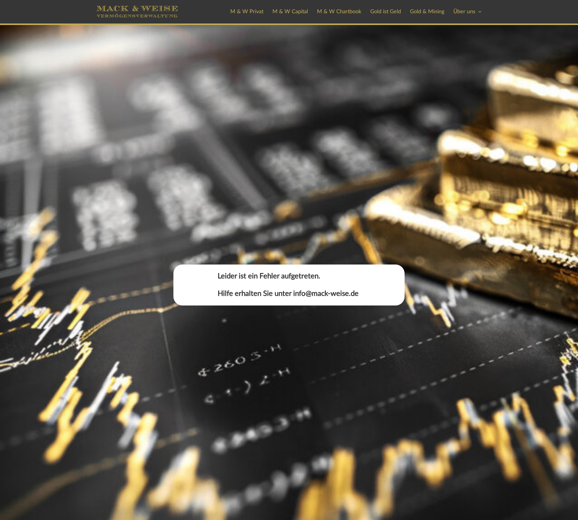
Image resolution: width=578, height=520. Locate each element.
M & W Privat (246, 11)
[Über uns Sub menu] (480, 12)
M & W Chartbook (339, 11)
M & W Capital (290, 11)
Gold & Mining (427, 11)
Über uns (464, 11)
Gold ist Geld (385, 11)
